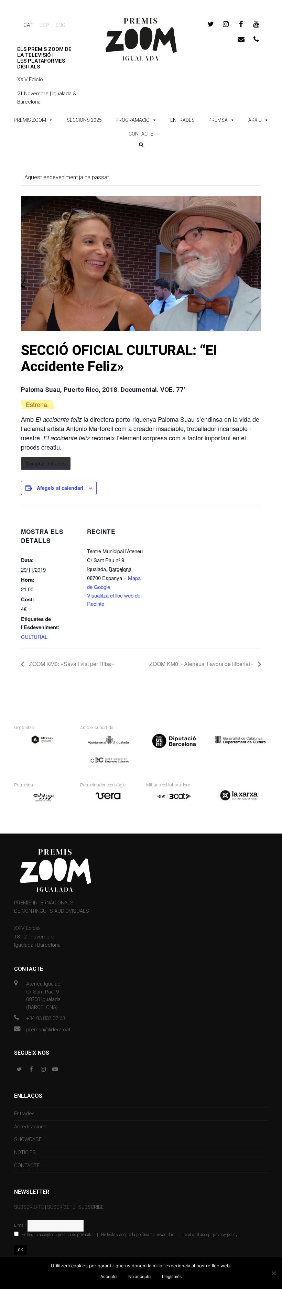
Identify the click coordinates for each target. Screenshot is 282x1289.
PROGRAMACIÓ (133, 120)
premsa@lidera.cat (48, 1030)
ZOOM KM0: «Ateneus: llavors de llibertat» (201, 664)
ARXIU (255, 120)
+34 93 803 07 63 (45, 1018)
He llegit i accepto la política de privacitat (57, 1234)
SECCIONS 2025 (84, 120)
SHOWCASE (28, 1139)
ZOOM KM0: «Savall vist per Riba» (71, 664)
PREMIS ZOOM (30, 120)
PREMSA (218, 120)
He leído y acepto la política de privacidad (137, 1234)
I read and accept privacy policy (210, 1234)
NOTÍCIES (25, 1152)
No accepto (139, 1276)
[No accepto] (273, 1273)
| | (129, 1234)
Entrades (24, 1113)
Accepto (108, 1276)
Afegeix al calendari (60, 487)
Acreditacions (30, 1127)
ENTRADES (182, 120)
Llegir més (172, 1276)
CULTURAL (34, 636)
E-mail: (21, 1225)
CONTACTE (141, 134)
